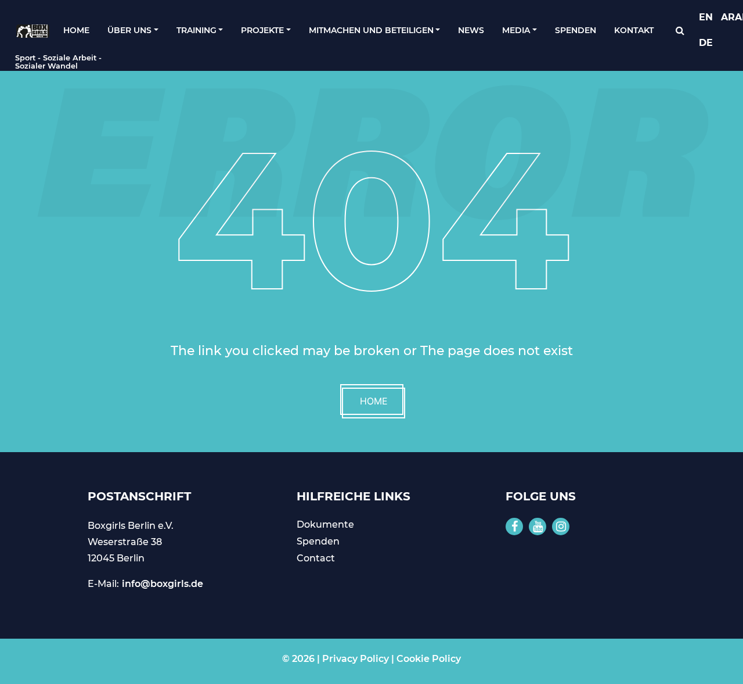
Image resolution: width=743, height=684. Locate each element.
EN (706, 17)
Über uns (129, 30)
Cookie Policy (428, 658)
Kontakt (634, 30)
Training (196, 30)
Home (76, 30)
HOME (374, 401)
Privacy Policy (355, 658)
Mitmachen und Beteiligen (371, 30)
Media (516, 30)
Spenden (575, 30)
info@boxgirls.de (162, 583)
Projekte (262, 30)
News (471, 30)
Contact (316, 558)
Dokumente (325, 524)
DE (706, 42)
